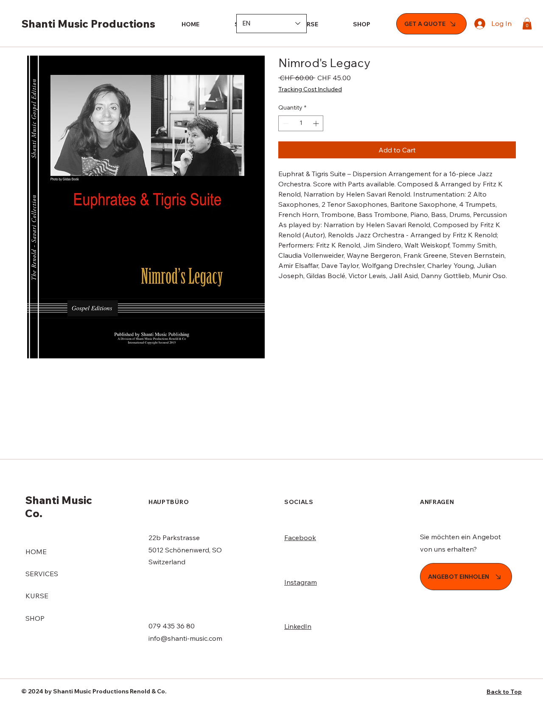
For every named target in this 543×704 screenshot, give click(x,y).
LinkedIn (297, 626)
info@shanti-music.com (185, 638)
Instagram (300, 582)
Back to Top (504, 692)
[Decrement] (285, 123)
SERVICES (41, 573)
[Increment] (316, 123)
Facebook (300, 537)
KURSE (36, 595)
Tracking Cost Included (310, 89)
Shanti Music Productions (88, 23)
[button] (527, 23)
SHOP (35, 618)
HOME (36, 551)
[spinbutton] (300, 123)
